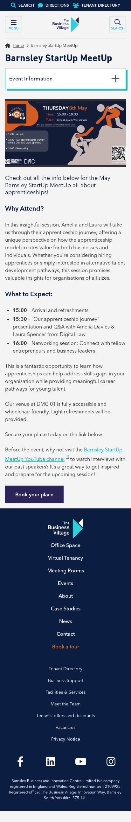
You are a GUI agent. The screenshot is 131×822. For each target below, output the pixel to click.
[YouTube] (81, 761)
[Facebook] (20, 761)
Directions (57, 5)
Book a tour (65, 646)
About (66, 596)
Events (65, 583)
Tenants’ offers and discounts (65, 715)
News (65, 621)
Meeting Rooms (65, 570)
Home (18, 45)
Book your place (34, 494)
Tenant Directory (100, 5)
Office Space (65, 545)
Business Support (65, 680)
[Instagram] (111, 761)
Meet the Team (65, 704)
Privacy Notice (65, 739)
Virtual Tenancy (65, 558)
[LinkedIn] (50, 761)
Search (26, 5)
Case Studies (65, 608)
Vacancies (65, 727)
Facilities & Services (65, 692)
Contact (66, 634)
